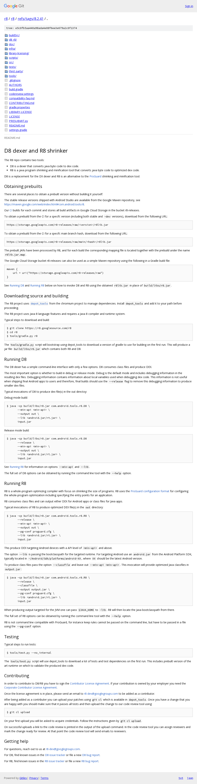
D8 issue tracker (55, 755)
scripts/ (13, 57)
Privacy (33, 778)
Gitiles (23, 778)
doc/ (12, 44)
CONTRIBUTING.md (21, 103)
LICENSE (14, 116)
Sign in (189, 6)
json (190, 778)
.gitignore (15, 80)
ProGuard (95, 176)
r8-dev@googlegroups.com (101, 693)
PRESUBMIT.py (18, 121)
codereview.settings (21, 94)
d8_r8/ (13, 39)
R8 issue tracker (54, 761)
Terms (44, 778)
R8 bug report (89, 761)
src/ (11, 62)
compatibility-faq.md (21, 98)
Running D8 (17, 285)
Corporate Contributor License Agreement (30, 687)
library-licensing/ (19, 53)
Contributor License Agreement (89, 683)
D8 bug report (91, 755)
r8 (6, 18)
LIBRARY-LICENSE (20, 112)
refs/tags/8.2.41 (30, 18)
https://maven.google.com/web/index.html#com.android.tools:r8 (44, 204)
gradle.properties (19, 107)
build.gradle (16, 89)
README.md (17, 125)
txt (181, 778)
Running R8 (37, 285)
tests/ (12, 67)
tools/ (12, 76)
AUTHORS (15, 85)
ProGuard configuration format (150, 491)
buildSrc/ (14, 35)
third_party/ (16, 71)
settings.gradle (18, 130)
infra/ (12, 48)
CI (11, 210)
